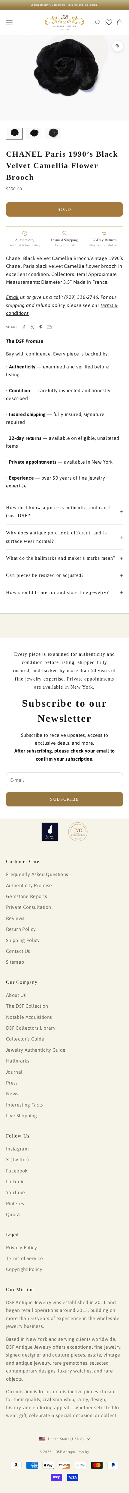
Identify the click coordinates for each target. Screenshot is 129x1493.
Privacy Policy (21, 1247)
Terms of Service (24, 1258)
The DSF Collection (27, 1006)
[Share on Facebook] (24, 327)
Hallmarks (17, 1060)
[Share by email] (49, 327)
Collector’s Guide (25, 1038)
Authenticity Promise (29, 885)
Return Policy (21, 929)
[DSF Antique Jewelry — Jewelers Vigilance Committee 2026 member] (78, 831)
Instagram (17, 1148)
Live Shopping (21, 1115)
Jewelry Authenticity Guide (35, 1050)
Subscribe (64, 799)
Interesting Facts (24, 1104)
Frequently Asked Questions (37, 874)
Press (12, 1082)
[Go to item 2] (33, 133)
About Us (16, 995)
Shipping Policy (23, 940)
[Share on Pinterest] (40, 327)
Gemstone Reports (26, 896)
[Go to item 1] (14, 133)
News (12, 1093)
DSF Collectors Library (31, 1028)
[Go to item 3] (52, 133)
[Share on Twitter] (32, 327)
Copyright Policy (24, 1269)
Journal (14, 1072)
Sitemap (15, 962)
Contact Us (18, 951)
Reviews (15, 918)
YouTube (15, 1192)
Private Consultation (28, 907)
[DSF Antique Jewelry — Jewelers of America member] (49, 831)
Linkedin (15, 1181)
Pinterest (16, 1203)
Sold (64, 209)
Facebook (17, 1170)
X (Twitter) (17, 1159)
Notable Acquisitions (29, 1017)
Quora (13, 1214)
